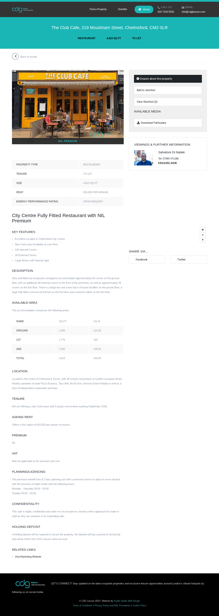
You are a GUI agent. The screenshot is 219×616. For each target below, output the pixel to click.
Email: (189, 7)
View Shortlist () (147, 101)
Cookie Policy (139, 605)
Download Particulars (153, 122)
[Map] (168, 210)
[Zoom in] (202, 229)
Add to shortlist (146, 90)
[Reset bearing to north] (202, 240)
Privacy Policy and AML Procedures (112, 605)
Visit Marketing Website (28, 556)
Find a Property (98, 9)
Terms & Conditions (82, 605)
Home (146, 9)
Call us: (166, 7)
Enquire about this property (155, 78)
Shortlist (122, 9)
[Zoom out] (202, 234)
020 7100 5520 (166, 11)
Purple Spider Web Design (127, 601)
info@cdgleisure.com (193, 11)
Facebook (140, 259)
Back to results (28, 56)
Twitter (181, 259)
